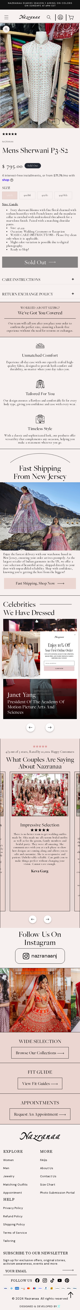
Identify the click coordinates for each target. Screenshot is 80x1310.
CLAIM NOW (59, 668)
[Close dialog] (74, 634)
